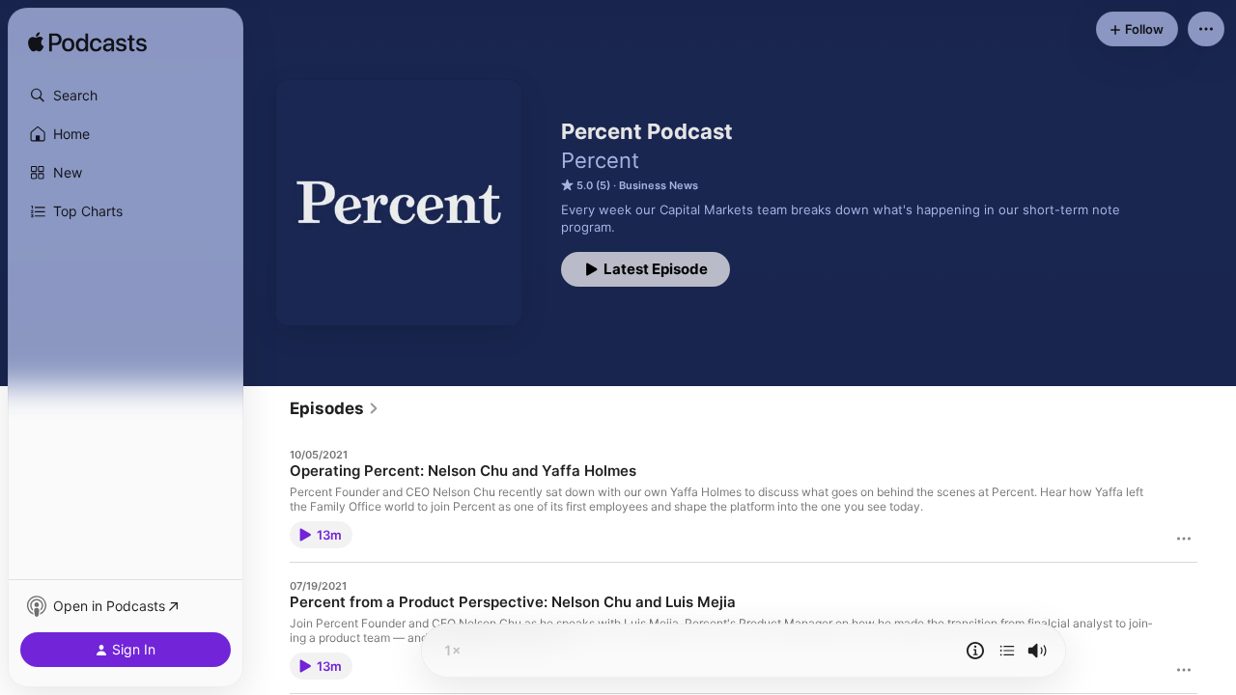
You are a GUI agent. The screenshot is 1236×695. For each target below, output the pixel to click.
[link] (334, 408)
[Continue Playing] (1007, 650)
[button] (125, 95)
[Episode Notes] (975, 650)
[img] (87, 43)
